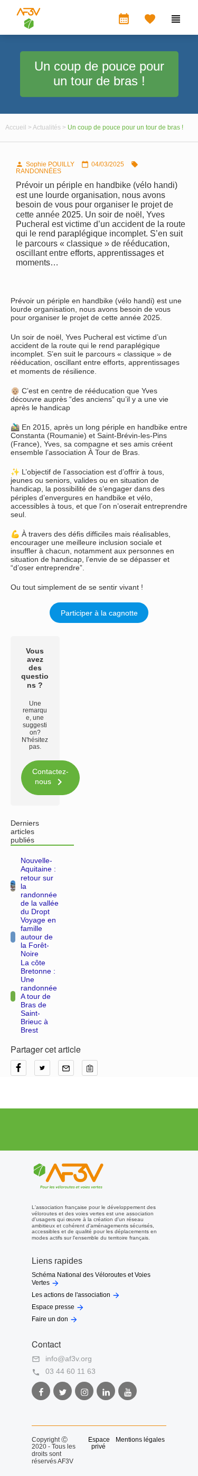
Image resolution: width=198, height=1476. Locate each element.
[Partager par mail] (70, 1071)
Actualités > (50, 127)
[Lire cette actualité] (13, 885)
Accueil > (19, 127)
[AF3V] (28, 26)
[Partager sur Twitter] (46, 1071)
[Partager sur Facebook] (22, 1071)
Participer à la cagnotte (99, 613)
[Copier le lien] (92, 1071)
